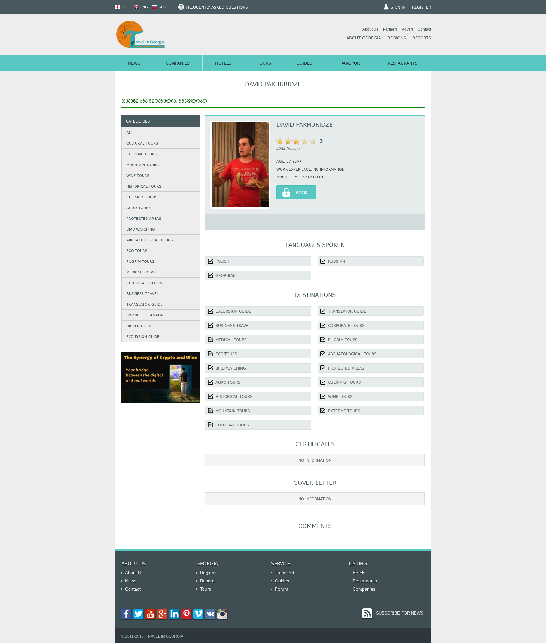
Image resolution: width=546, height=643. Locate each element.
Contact (424, 29)
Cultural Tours (142, 144)
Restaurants (402, 64)
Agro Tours (138, 208)
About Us (370, 29)
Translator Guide (144, 305)
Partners (390, 29)
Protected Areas (143, 219)
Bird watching (140, 229)
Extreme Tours (141, 154)
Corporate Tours (144, 283)
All (129, 133)
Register (421, 7)
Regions (396, 38)
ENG (143, 7)
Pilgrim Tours (140, 262)
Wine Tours (137, 176)
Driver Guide (139, 326)
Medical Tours (140, 272)
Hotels (223, 64)
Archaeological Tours (149, 240)
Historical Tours (143, 186)
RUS (162, 7)
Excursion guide (142, 337)
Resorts (421, 38)
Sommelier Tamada (144, 315)
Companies (178, 64)
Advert (407, 29)
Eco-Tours (136, 251)
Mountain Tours (142, 165)
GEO (125, 7)
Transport (350, 64)
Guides (304, 64)
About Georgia (363, 38)
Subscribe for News (399, 613)
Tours (264, 64)
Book (302, 193)
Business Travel (142, 294)
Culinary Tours (141, 197)
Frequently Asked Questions (216, 7)
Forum (281, 589)
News (134, 64)
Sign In (398, 7)
